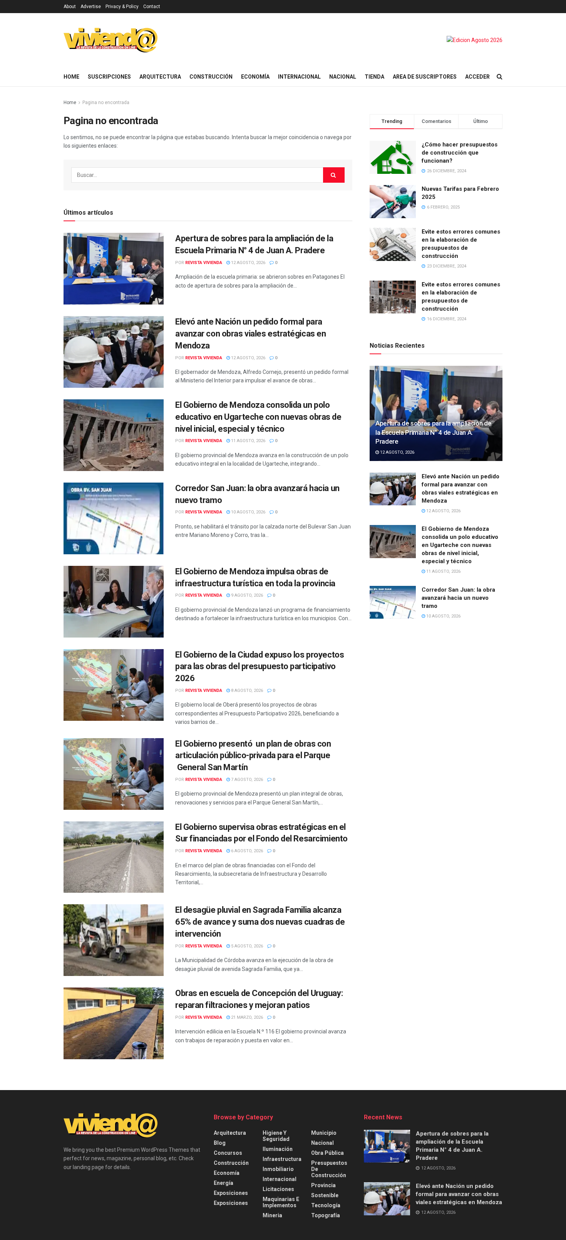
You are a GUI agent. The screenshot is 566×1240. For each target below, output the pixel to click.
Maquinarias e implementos (281, 1202)
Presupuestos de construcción (329, 1169)
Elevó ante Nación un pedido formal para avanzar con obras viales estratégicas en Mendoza (250, 333)
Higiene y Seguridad (276, 1136)
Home (71, 77)
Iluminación (278, 1149)
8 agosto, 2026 (246, 690)
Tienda (374, 77)
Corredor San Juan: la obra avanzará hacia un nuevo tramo (458, 597)
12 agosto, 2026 (247, 262)
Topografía (325, 1215)
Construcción (211, 77)
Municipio (324, 1133)
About (70, 6)
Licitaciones (278, 1189)
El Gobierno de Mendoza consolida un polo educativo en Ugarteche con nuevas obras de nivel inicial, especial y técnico (258, 417)
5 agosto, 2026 (246, 946)
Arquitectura (160, 77)
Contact (151, 6)
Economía (255, 77)
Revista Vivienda (203, 262)
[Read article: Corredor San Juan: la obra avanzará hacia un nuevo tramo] (114, 518)
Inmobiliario (278, 1169)
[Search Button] (499, 76)
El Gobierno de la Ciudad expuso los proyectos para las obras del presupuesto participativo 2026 (259, 666)
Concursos (228, 1153)
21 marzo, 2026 (246, 1017)
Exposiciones (231, 1193)
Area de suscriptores (425, 77)
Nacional (342, 77)
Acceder (477, 77)
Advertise (90, 6)
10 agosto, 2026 (247, 512)
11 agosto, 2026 (247, 440)
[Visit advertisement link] (474, 40)
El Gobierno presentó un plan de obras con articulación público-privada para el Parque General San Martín (253, 755)
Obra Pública (327, 1153)
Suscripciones (109, 77)
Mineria (272, 1215)
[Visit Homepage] (110, 40)
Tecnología (325, 1205)
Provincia (323, 1185)
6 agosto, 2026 (246, 850)
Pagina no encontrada (105, 102)
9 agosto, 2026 (246, 595)
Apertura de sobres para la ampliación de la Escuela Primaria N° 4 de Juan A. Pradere (433, 432)
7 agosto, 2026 (246, 779)
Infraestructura (282, 1159)
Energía (223, 1183)
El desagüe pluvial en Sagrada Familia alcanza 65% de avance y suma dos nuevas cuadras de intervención (260, 922)
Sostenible (324, 1195)
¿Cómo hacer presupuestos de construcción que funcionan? (459, 152)
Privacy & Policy (122, 6)
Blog (220, 1143)
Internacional (299, 77)
